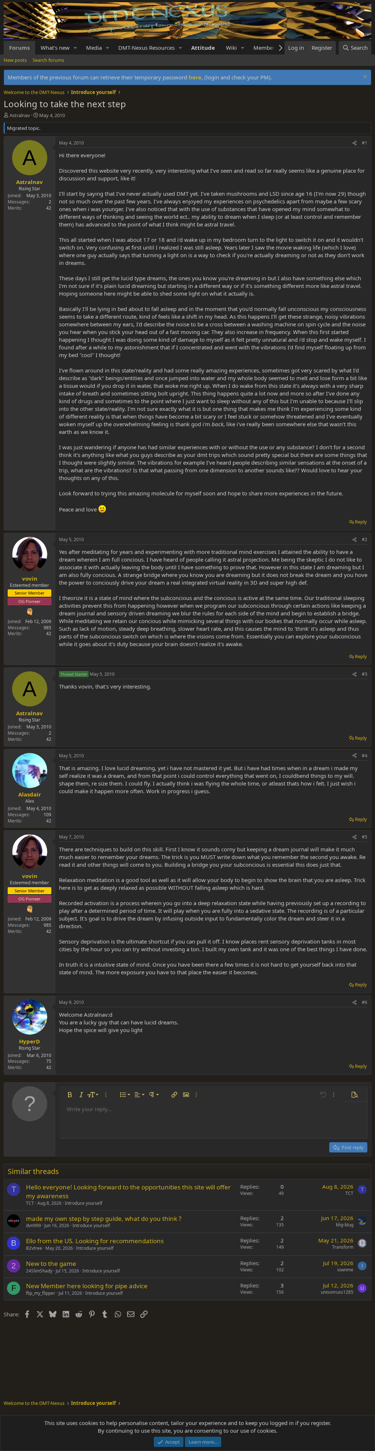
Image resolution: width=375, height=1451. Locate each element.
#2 (364, 539)
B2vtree (34, 1248)
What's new (55, 47)
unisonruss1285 (337, 1292)
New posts (15, 60)
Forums (19, 47)
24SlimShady (39, 1271)
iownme (345, 1270)
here (195, 77)
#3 (364, 674)
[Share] (354, 143)
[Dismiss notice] (364, 77)
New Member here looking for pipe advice (87, 1286)
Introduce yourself (83, 1203)
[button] (75, 48)
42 (48, 208)
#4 (364, 756)
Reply (361, 521)
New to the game (51, 1263)
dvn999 (33, 1225)
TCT (30, 1203)
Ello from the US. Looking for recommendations (95, 1241)
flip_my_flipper (40, 1293)
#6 (364, 1002)
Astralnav (20, 115)
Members (265, 47)
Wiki (231, 47)
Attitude (203, 47)
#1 (364, 143)
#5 (364, 837)
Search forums (48, 60)
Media (94, 47)
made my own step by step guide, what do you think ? (103, 1218)
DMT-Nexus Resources (146, 47)
